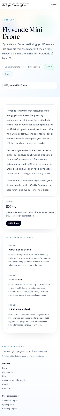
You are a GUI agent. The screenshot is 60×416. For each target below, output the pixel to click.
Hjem (4, 368)
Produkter (6, 388)
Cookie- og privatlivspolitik (14, 380)
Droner (8, 74)
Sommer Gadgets (10, 400)
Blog (4, 376)
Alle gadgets (7, 372)
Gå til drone (13, 223)
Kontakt (5, 384)
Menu (53, 4)
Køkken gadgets (9, 408)
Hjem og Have (8, 404)
